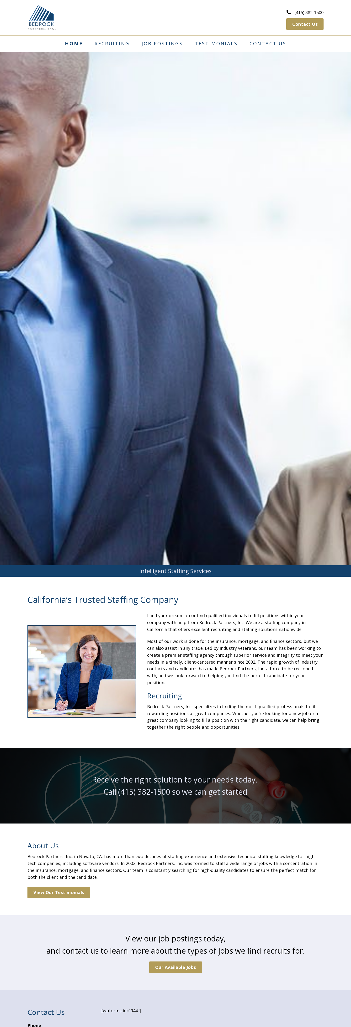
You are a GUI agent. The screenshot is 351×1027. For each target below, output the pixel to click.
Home (74, 43)
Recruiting (112, 43)
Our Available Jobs (175, 967)
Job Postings (162, 43)
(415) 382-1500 (144, 792)
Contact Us (305, 24)
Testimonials (216, 43)
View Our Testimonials (58, 892)
